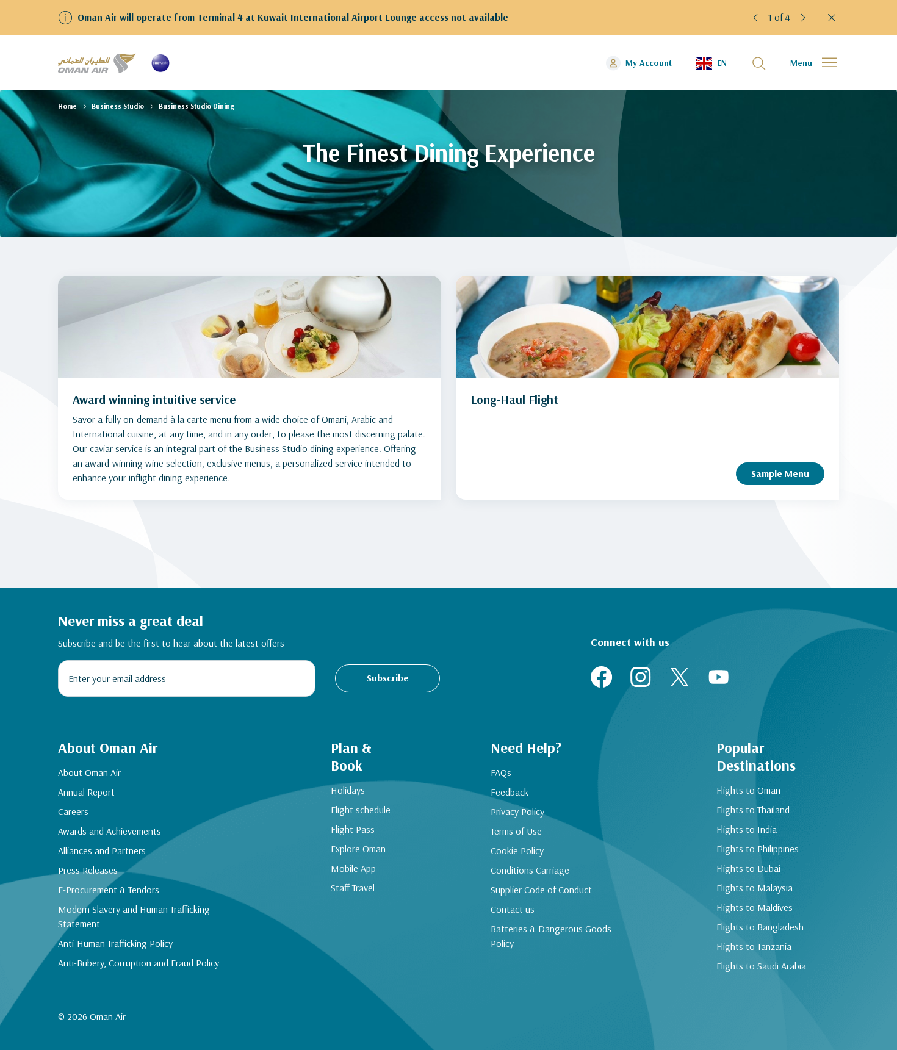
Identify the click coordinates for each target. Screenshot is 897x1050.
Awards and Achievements (109, 831)
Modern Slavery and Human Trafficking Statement (134, 916)
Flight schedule (361, 810)
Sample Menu (780, 473)
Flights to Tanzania (753, 946)
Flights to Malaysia (754, 888)
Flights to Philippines (757, 849)
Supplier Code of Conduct (541, 889)
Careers (73, 811)
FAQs (501, 772)
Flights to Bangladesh (760, 927)
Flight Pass (353, 829)
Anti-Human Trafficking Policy (115, 943)
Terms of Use (516, 831)
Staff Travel (353, 888)
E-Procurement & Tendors (108, 889)
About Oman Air (89, 772)
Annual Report (86, 792)
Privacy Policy (517, 811)
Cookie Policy (517, 850)
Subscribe (388, 678)
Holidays (348, 790)
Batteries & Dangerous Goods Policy (551, 935)
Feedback (509, 792)
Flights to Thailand (753, 810)
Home (67, 105)
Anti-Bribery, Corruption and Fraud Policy (138, 963)
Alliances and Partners (102, 850)
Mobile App (353, 868)
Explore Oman (358, 849)
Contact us (513, 909)
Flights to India (746, 829)
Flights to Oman (748, 790)
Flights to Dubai (748, 868)
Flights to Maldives (754, 907)
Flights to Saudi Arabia (761, 966)
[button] (756, 17)
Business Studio (118, 105)
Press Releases (88, 870)
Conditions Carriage (530, 870)
